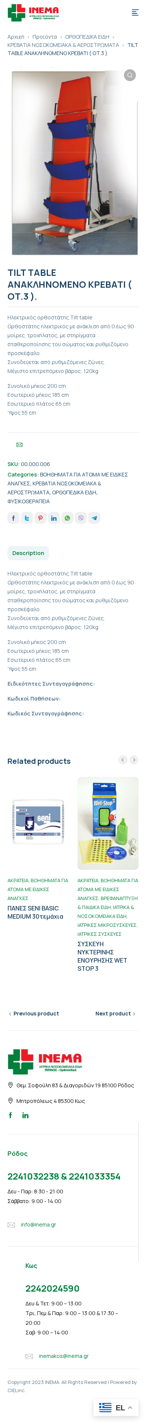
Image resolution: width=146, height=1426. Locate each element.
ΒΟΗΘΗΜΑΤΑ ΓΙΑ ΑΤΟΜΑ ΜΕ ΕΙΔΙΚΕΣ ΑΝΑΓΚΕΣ (37, 889)
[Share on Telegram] (94, 518)
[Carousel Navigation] (128, 760)
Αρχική (15, 36)
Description (28, 553)
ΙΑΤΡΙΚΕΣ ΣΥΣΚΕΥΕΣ (99, 934)
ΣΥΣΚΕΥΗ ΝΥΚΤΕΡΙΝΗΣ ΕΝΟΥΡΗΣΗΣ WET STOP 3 (102, 956)
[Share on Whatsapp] (67, 518)
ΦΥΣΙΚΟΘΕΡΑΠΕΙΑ (28, 501)
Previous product (36, 1013)
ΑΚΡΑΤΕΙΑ (17, 880)
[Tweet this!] (27, 518)
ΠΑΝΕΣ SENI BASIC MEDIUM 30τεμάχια (35, 912)
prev (123, 760)
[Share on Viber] (81, 518)
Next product (113, 1013)
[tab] (28, 553)
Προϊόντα (45, 36)
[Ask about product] (19, 445)
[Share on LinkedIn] (54, 518)
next (134, 760)
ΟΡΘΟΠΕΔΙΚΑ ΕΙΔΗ (87, 36)
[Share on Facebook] (13, 518)
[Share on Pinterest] (40, 518)
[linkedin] (25, 1115)
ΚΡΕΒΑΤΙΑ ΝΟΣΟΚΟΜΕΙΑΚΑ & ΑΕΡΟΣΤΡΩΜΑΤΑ (63, 44)
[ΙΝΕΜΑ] (33, 12)
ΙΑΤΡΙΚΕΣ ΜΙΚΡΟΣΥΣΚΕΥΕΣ (107, 925)
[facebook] (10, 1115)
